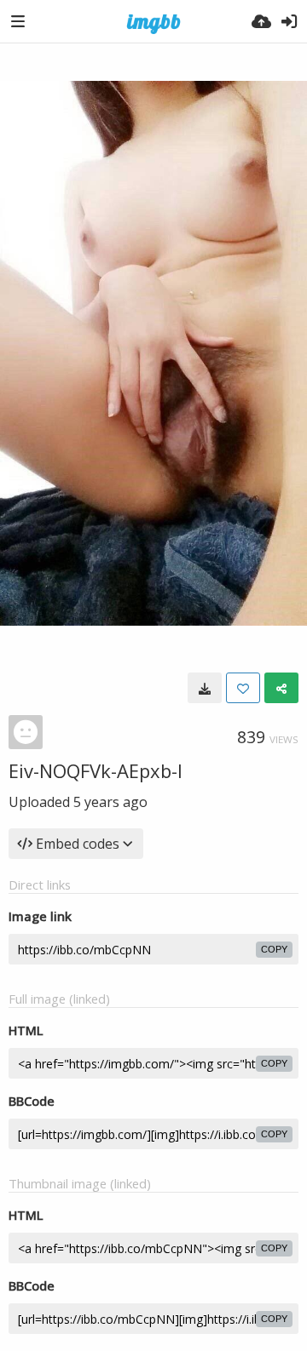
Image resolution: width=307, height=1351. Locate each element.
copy (274, 949)
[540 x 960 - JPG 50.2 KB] (205, 688)
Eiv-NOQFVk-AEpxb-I (95, 770)
